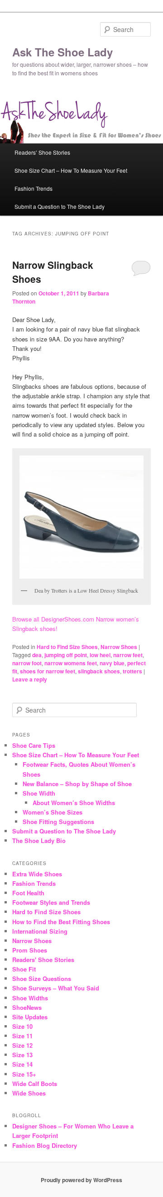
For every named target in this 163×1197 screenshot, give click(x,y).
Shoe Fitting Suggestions (58, 821)
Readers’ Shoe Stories (42, 152)
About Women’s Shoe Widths (74, 802)
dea (37, 655)
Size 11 (22, 1035)
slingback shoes (99, 671)
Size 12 (22, 1045)
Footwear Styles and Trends (51, 902)
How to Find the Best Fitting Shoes (61, 921)
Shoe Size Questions (41, 978)
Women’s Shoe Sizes (52, 812)
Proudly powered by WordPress (81, 1180)
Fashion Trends (33, 188)
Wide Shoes (29, 1093)
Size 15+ (24, 1074)
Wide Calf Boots (34, 1083)
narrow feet (128, 655)
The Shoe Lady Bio (39, 840)
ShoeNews (27, 1007)
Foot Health (28, 893)
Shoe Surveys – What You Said (55, 988)
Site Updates (30, 1017)
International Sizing (39, 931)
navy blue (112, 663)
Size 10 (22, 1026)
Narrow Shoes (119, 647)
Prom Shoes (29, 950)
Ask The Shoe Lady (62, 52)
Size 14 (22, 1064)
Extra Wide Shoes (37, 874)
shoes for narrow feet (47, 671)
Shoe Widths (30, 998)
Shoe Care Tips (33, 745)
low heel (100, 655)
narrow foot (27, 663)
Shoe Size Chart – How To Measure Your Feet (70, 170)
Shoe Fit (24, 969)
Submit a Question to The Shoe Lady (59, 206)
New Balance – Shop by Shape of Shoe (77, 783)
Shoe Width (39, 793)
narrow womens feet (70, 663)
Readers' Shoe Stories (43, 959)
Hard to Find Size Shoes (67, 647)
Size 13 (22, 1054)
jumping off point (65, 655)
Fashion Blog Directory (44, 1145)
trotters (132, 671)
